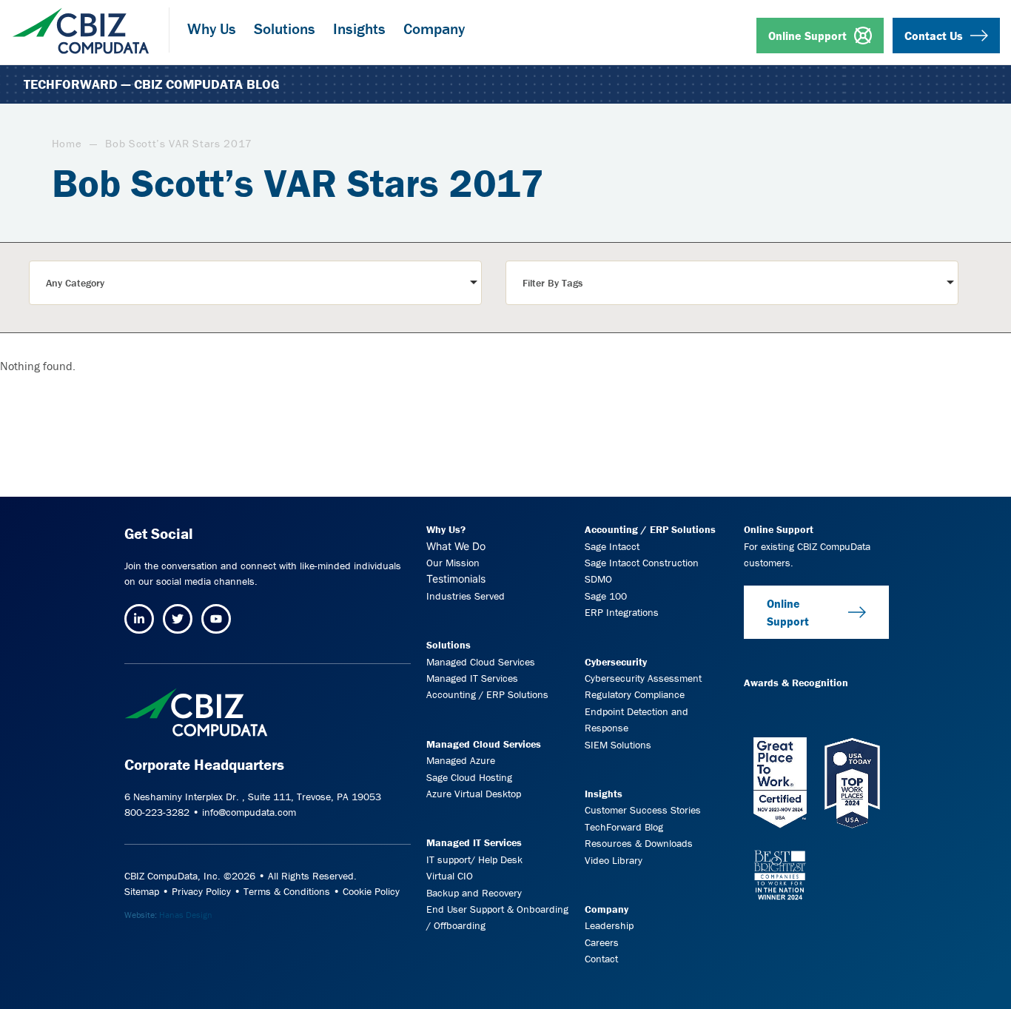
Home (67, 143)
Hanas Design (185, 914)
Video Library (613, 860)
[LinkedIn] (139, 619)
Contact (601, 958)
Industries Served (465, 596)
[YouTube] (216, 619)
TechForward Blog (624, 827)
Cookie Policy (371, 891)
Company (606, 909)
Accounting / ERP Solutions (487, 694)
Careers (602, 942)
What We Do (456, 546)
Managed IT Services (472, 678)
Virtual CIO (449, 875)
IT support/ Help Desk (474, 859)
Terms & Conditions (286, 891)
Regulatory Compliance (635, 694)
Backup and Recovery (474, 892)
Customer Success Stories (643, 810)
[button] (255, 283)
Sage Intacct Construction (642, 562)
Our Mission (453, 562)
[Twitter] (177, 619)
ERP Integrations (622, 612)
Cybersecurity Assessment (643, 678)
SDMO (598, 579)
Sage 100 (606, 596)
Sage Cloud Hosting (469, 777)
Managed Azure (460, 760)
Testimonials (456, 578)
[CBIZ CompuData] (80, 25)
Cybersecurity (616, 661)
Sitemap (141, 891)
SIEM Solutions (618, 744)
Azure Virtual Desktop (473, 793)
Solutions (448, 644)
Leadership (609, 925)
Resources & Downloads (639, 843)
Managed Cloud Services (480, 661)
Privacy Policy (201, 891)
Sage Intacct (612, 546)
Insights (603, 793)
